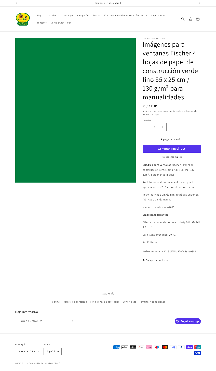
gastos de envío (173, 111)
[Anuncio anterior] (16, 3)
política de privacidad (75, 301)
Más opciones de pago (172, 156)
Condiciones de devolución (105, 301)
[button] (53, 15)
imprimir (55, 301)
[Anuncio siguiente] (199, 3)
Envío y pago (129, 301)
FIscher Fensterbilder (31, 363)
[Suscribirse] (72, 321)
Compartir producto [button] (157, 260)
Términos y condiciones (152, 301)
